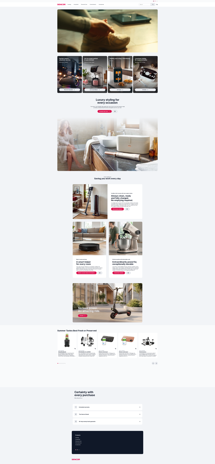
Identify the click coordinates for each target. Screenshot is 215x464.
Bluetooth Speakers (68, 89)
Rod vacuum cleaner (117, 209)
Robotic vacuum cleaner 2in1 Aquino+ (86, 272)
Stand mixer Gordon (118, 272)
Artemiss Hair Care (103, 111)
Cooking (77, 437)
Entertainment (78, 442)
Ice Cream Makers (94, 89)
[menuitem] (69, 4)
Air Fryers (119, 89)
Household (77, 439)
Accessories (77, 444)
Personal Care (78, 441)
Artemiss (144, 89)
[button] (57, 363)
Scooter (82, 315)
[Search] (152, 4)
